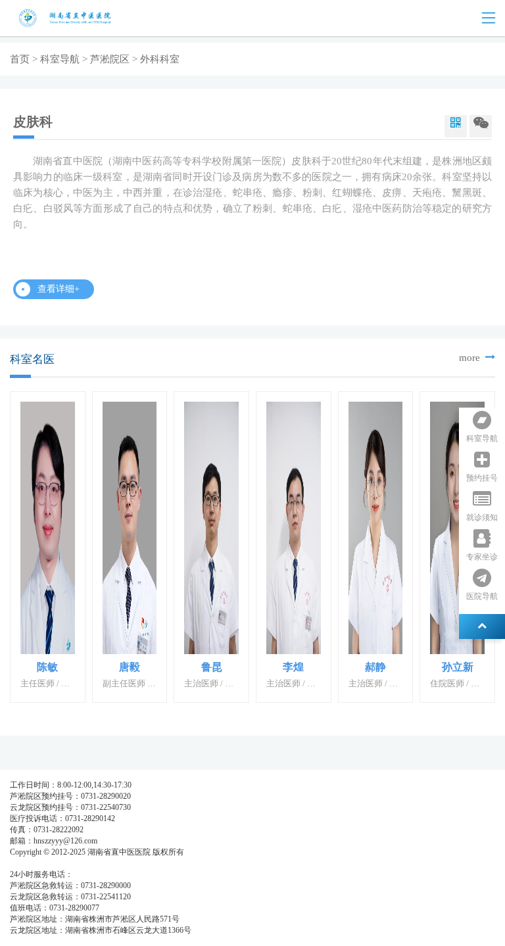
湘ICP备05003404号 (44, 863)
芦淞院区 (110, 59)
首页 (20, 59)
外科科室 (160, 59)
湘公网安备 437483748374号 (130, 863)
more (471, 357)
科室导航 (60, 59)
